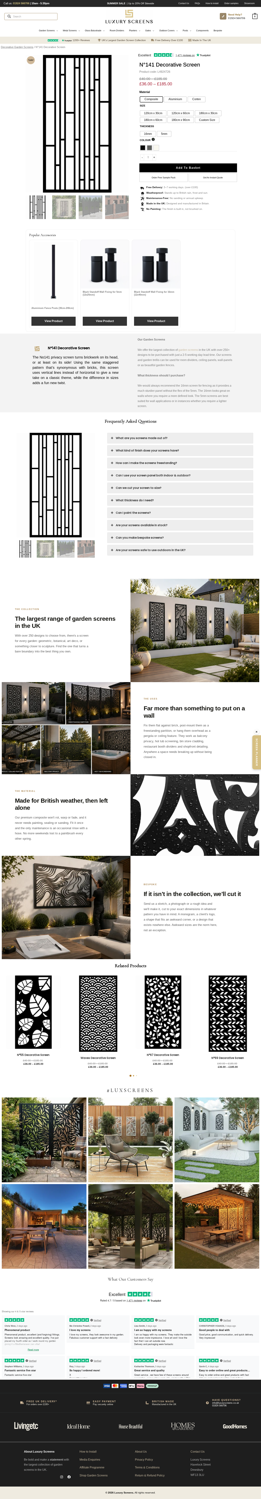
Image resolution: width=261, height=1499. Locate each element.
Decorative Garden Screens (17, 47)
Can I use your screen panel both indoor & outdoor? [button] (153, 475)
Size (142, 105)
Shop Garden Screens (94, 1475)
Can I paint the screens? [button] (133, 513)
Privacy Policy (144, 1459)
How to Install (88, 1451)
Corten (196, 99)
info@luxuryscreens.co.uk (225, 1403)
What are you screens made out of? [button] (141, 438)
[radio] (153, 113)
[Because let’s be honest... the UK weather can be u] (130, 1226)
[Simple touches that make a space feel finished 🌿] (130, 1139)
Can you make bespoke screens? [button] (140, 538)
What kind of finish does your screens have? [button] (147, 450)
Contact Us (198, 1451)
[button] (48, 30)
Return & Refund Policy (150, 1475)
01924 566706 (236, 18)
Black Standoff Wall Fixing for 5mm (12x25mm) (102, 293)
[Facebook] (69, 1477)
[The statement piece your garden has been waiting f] (44, 1139)
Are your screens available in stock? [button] (141, 525)
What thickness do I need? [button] (135, 500)
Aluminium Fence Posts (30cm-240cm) (52, 308)
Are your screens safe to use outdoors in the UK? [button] (151, 550)
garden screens (188, 349)
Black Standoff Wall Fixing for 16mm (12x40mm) (154, 293)
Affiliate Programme (92, 1467)
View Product (53, 321)
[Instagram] (61, 1477)
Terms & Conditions (147, 1467)
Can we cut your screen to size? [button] (138, 488)
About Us (141, 1451)
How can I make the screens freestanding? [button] (146, 463)
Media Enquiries (90, 1459)
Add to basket (188, 167)
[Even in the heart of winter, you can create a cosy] (217, 1226)
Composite (151, 99)
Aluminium (175, 99)
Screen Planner (256, 752)
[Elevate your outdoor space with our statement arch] (217, 1139)
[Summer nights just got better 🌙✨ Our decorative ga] (44, 1226)
